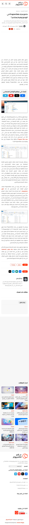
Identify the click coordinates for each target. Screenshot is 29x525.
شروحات (12, 395)
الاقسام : (26, 466)
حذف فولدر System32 (7, 249)
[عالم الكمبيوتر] (22, 4)
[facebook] (22, 95)
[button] (20, 271)
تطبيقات (12, 426)
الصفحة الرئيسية (24, 11)
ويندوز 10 (13, 265)
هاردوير (12, 411)
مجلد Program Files (23, 139)
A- (9, 29)
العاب (27, 395)
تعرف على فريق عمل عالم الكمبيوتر (17, 482)
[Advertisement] (14, 46)
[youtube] (11, 95)
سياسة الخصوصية (21, 488)
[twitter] (16, 95)
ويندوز (17, 11)
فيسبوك (26, 426)
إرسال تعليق (22, 302)
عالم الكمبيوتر (9, 519)
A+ (12, 29)
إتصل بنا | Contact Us (21, 485)
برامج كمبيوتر (25, 411)
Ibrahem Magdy (20, 523)
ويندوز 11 (26, 442)
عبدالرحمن (21, 26)
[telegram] (5, 95)
